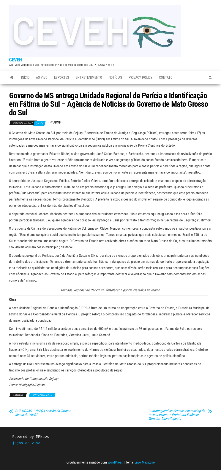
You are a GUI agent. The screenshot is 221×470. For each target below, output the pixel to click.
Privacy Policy (141, 77)
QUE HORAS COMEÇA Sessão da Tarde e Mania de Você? (43, 413)
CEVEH (15, 60)
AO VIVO (41, 77)
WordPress (115, 462)
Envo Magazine (144, 462)
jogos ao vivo (26, 443)
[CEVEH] (12, 77)
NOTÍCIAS (115, 77)
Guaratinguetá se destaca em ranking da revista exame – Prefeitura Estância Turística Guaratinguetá (176, 415)
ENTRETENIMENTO (89, 77)
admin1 (58, 122)
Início (25, 77)
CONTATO (165, 77)
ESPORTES (61, 77)
